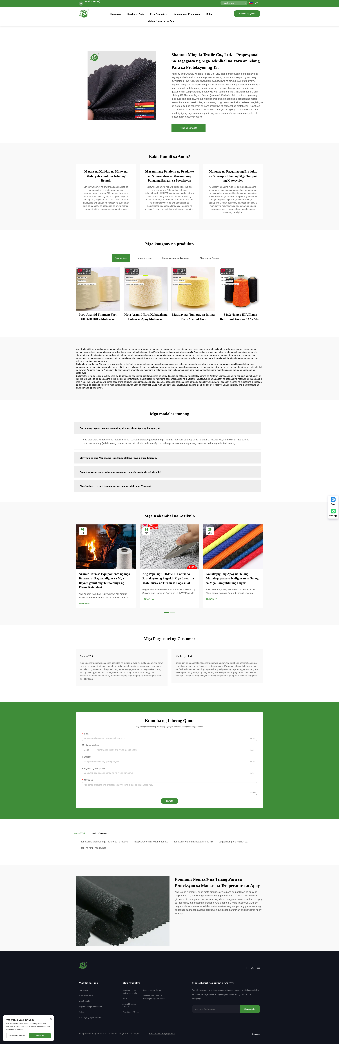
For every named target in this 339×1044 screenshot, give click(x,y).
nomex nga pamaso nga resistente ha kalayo (104, 841)
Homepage (115, 14)
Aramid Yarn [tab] (121, 258)
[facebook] (246, 968)
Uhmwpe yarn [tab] (144, 258)
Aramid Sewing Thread (129, 1005)
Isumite (169, 801)
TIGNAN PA (84, 603)
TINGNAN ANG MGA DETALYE (98, 289)
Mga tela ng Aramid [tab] (209, 258)
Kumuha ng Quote (247, 13)
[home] (84, 13)
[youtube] (252, 968)
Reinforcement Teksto (151, 990)
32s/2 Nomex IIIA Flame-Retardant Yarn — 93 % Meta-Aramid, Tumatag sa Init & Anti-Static (241, 317)
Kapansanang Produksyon (186, 14)
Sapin (124, 998)
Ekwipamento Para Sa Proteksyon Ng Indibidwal (153, 997)
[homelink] (83, 965)
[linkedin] (258, 968)
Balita (209, 14)
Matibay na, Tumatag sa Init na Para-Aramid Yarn (193, 317)
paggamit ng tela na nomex (233, 841)
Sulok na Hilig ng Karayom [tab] (175, 258)
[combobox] (88, 750)
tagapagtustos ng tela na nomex (151, 841)
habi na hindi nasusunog (93, 848)
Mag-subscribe (249, 1009)
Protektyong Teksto (130, 1012)
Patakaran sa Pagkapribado (162, 1033)
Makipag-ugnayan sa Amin (161, 21)
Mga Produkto (157, 14)
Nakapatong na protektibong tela (129, 991)
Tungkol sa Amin (135, 14)
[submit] (244, 3)
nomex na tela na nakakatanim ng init (193, 841)
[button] (166, 612)
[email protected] (92, 1)
